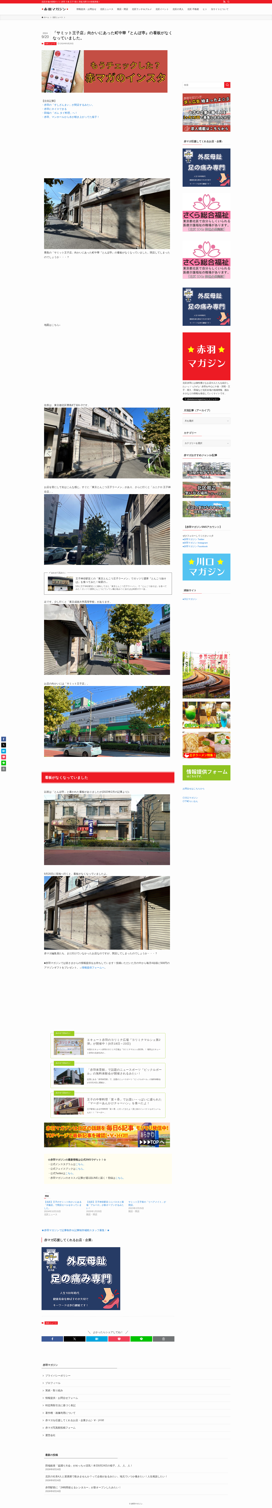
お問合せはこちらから (194, 788)
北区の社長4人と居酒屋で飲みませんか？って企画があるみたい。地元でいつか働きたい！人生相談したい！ (106, 1478)
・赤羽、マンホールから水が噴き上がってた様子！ (70, 117)
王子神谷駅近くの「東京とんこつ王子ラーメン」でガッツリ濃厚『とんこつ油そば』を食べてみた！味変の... (121, 580)
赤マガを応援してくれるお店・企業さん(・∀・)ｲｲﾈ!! (74, 1420)
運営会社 (50, 1435)
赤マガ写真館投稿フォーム (60, 1427)
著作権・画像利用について (60, 1413)
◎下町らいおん (190, 801)
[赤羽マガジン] (55, 9)
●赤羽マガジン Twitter (193, 539)
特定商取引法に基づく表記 (60, 1405)
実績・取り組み (54, 1390)
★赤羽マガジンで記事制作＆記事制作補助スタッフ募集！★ (76, 1230)
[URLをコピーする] (163, 1339)
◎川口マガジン (190, 797)
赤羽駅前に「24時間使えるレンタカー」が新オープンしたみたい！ (83, 1489)
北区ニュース (50, 44)
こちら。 (81, 1164)
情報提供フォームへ (93, 967)
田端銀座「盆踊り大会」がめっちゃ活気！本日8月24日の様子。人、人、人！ (89, 1467)
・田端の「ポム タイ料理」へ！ (59, 113)
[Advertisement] (108, 146)
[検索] (228, 1)
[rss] (224, 1)
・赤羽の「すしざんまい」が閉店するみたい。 (68, 105)
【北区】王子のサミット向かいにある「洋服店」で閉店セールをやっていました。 (63, 1205)
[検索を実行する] (227, 85)
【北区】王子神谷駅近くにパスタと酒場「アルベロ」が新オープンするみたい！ (105, 1205)
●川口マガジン (190, 599)
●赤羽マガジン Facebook (195, 546)
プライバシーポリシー (58, 1375)
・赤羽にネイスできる (54, 109)
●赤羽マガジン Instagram (195, 542)
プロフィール (52, 1383)
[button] (52, 1339)
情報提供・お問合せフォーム (61, 1398)
